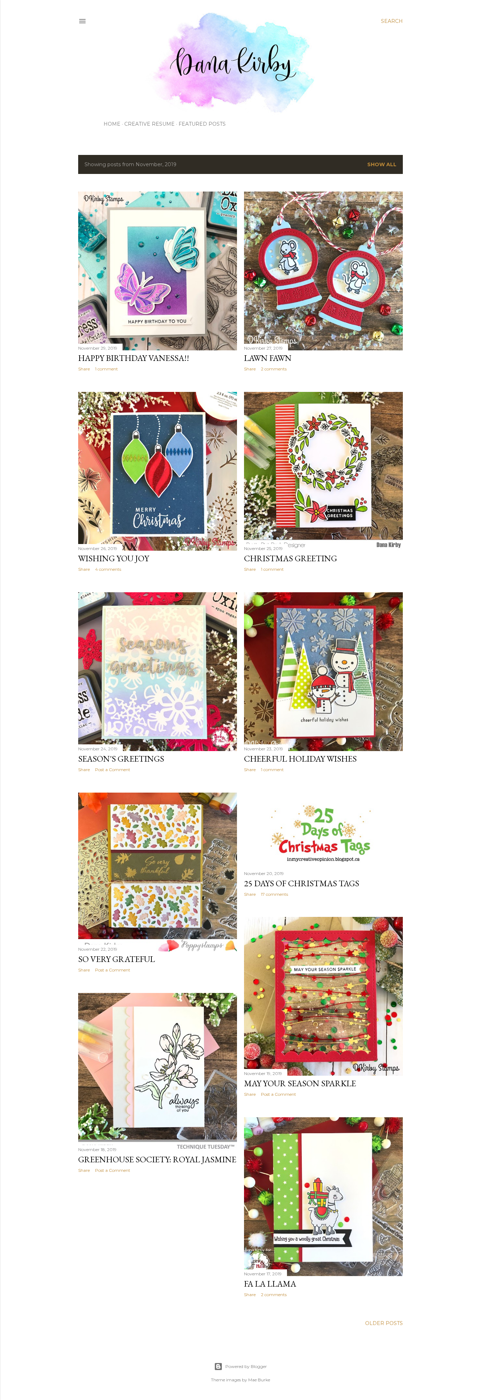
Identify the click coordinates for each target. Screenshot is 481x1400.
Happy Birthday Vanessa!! (133, 357)
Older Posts (384, 1323)
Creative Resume (149, 124)
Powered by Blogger (246, 1366)
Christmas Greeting (290, 558)
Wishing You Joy (113, 558)
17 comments (274, 894)
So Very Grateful (116, 959)
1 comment (106, 368)
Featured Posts (202, 124)
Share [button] (84, 368)
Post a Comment (112, 769)
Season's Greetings (121, 758)
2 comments (274, 368)
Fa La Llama (270, 1283)
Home (112, 124)
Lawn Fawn (268, 357)
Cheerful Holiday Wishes (300, 758)
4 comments (108, 569)
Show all (381, 164)
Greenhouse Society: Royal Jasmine (157, 1159)
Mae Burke (259, 1379)
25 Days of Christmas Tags (301, 883)
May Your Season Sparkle (300, 1083)
